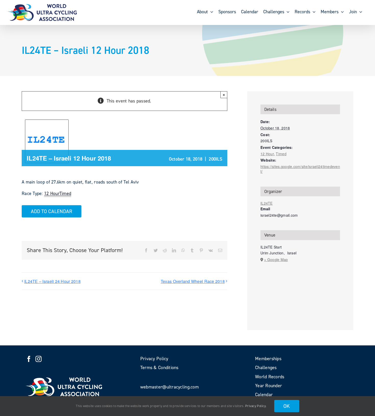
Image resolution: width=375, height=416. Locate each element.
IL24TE (266, 203)
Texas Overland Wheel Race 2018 (193, 281)
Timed (65, 193)
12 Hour (51, 193)
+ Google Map (276, 259)
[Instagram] (38, 359)
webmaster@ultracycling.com (169, 387)
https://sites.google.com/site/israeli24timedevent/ (300, 169)
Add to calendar (51, 211)
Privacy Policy (255, 406)
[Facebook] (29, 359)
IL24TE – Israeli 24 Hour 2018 (52, 281)
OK (286, 406)
